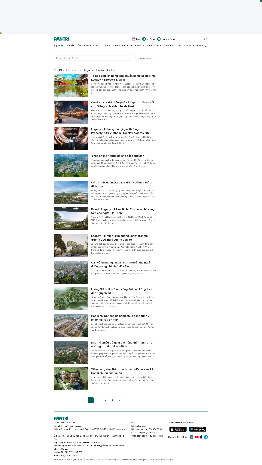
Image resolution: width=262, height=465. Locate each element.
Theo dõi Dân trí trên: (177, 437)
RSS (133, 422)
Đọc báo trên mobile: (180, 422)
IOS (178, 429)
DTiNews (151, 39)
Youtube (197, 437)
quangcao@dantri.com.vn (148, 432)
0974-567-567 (75, 452)
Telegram (206, 437)
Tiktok (201, 437)
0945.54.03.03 (155, 429)
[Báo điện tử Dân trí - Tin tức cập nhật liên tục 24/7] (61, 39)
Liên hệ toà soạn (138, 426)
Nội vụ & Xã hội (168, 39)
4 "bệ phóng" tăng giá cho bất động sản (117, 155)
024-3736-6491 (71, 442)
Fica (138, 39)
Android (197, 429)
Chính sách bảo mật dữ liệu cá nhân (147, 436)
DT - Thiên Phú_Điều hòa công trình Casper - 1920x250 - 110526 (131, 1)
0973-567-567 (97, 442)
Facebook (191, 437)
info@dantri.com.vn (68, 455)
